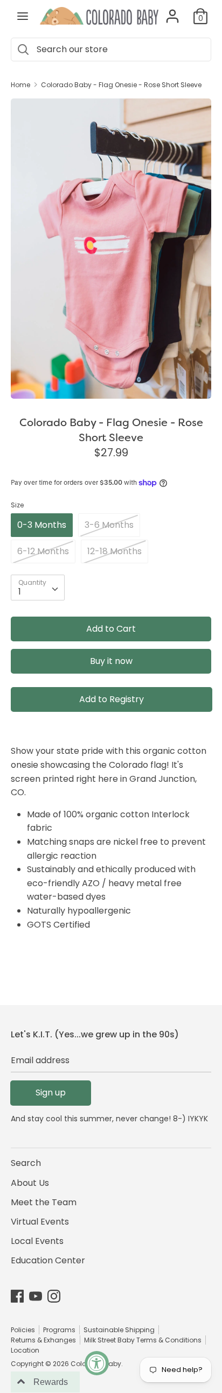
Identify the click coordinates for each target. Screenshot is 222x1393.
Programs (59, 1329)
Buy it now (111, 661)
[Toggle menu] (22, 16)
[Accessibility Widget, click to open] (97, 1363)
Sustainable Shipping (119, 1329)
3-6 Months (109, 525)
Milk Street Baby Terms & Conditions (143, 1340)
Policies (23, 1329)
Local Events (37, 1241)
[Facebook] (17, 1296)
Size (17, 505)
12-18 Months (114, 551)
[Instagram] (53, 1296)
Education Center (48, 1260)
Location (25, 1350)
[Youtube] (35, 1296)
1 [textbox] (19, 591)
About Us (30, 1183)
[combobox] (38, 587)
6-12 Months (43, 551)
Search (26, 1163)
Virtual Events (40, 1221)
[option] (111, 248)
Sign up (51, 1092)
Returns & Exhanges (43, 1340)
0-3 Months (41, 525)
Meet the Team (44, 1202)
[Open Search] (23, 49)
